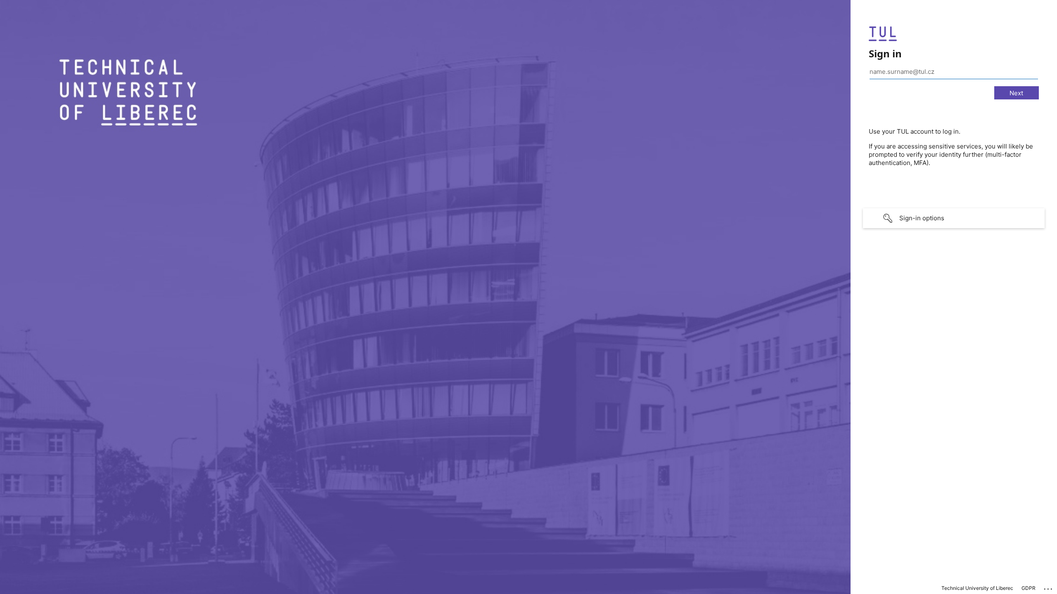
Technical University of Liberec (977, 588)
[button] (954, 218)
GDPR (1028, 588)
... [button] (1049, 587)
